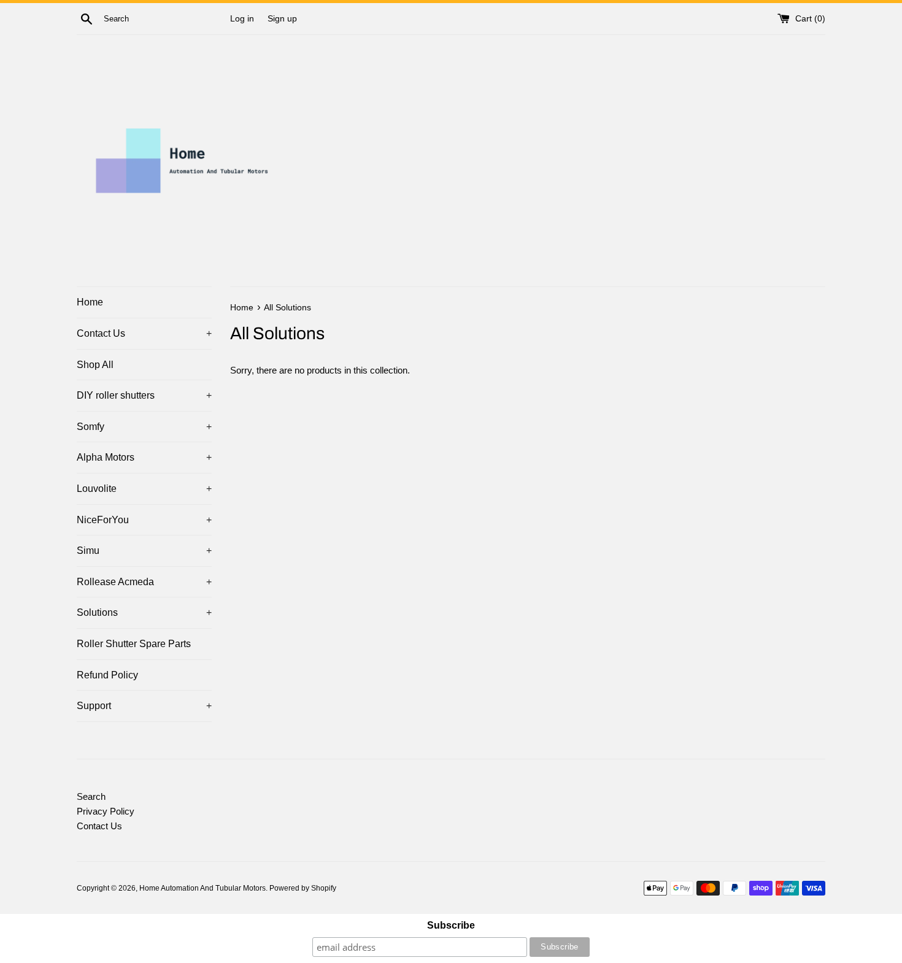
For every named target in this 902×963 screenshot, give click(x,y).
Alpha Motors (144, 457)
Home (90, 302)
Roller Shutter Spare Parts (134, 644)
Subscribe (451, 925)
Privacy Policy (105, 811)
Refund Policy (107, 675)
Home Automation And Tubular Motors (202, 888)
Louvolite (144, 488)
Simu (144, 550)
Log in (242, 18)
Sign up (282, 18)
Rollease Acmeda (144, 582)
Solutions (144, 612)
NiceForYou (144, 520)
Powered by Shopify (302, 888)
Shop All (95, 364)
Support (144, 705)
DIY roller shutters (144, 395)
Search (91, 796)
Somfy (144, 426)
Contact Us (144, 333)
